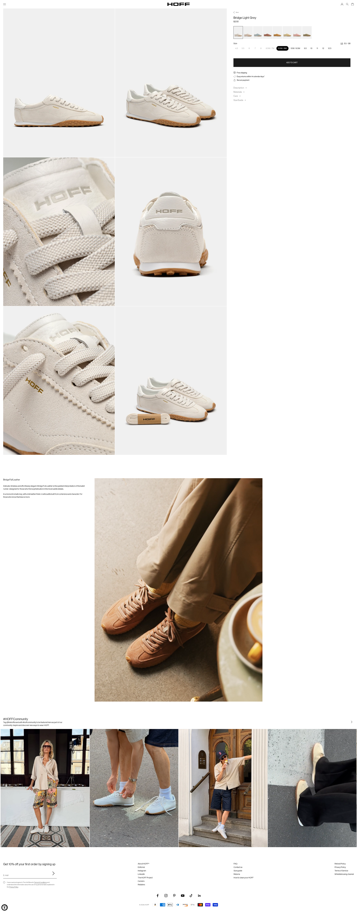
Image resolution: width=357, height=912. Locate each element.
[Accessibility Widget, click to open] (4, 907)
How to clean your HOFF (244, 877)
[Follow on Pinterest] (174, 896)
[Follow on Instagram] (166, 896)
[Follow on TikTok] (191, 896)
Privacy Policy (13, 887)
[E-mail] (52, 873)
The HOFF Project (145, 877)
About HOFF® (143, 863)
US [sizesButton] (342, 43)
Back (237, 12)
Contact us (238, 867)
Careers (141, 881)
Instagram (142, 870)
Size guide (238, 870)
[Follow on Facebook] (158, 896)
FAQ (235, 863)
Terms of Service (341, 870)
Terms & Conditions (40, 882)
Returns (237, 874)
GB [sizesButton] (349, 43)
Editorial (141, 867)
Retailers (141, 884)
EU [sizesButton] (345, 43)
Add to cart (292, 62)
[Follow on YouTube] (183, 896)
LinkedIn (141, 874)
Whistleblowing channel (344, 874)
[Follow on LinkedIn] (199, 896)
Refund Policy (340, 863)
